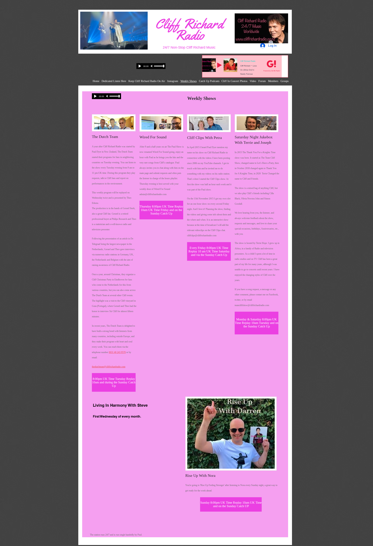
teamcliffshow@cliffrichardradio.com (252, 305)
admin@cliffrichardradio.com (152, 194)
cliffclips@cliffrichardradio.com (201, 235)
